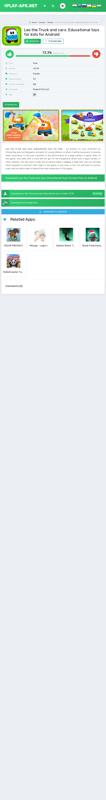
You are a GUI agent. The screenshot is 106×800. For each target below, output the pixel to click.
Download (34, 41)
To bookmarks (55, 41)
